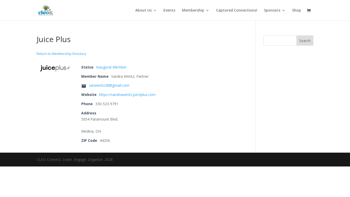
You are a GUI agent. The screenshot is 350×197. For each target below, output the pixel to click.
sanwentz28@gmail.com (109, 85)
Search (305, 40)
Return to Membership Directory (61, 53)
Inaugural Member (111, 67)
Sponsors (272, 10)
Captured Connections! (236, 10)
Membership (193, 10)
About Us (143, 10)
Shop (296, 10)
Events (169, 10)
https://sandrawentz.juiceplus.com (127, 94)
